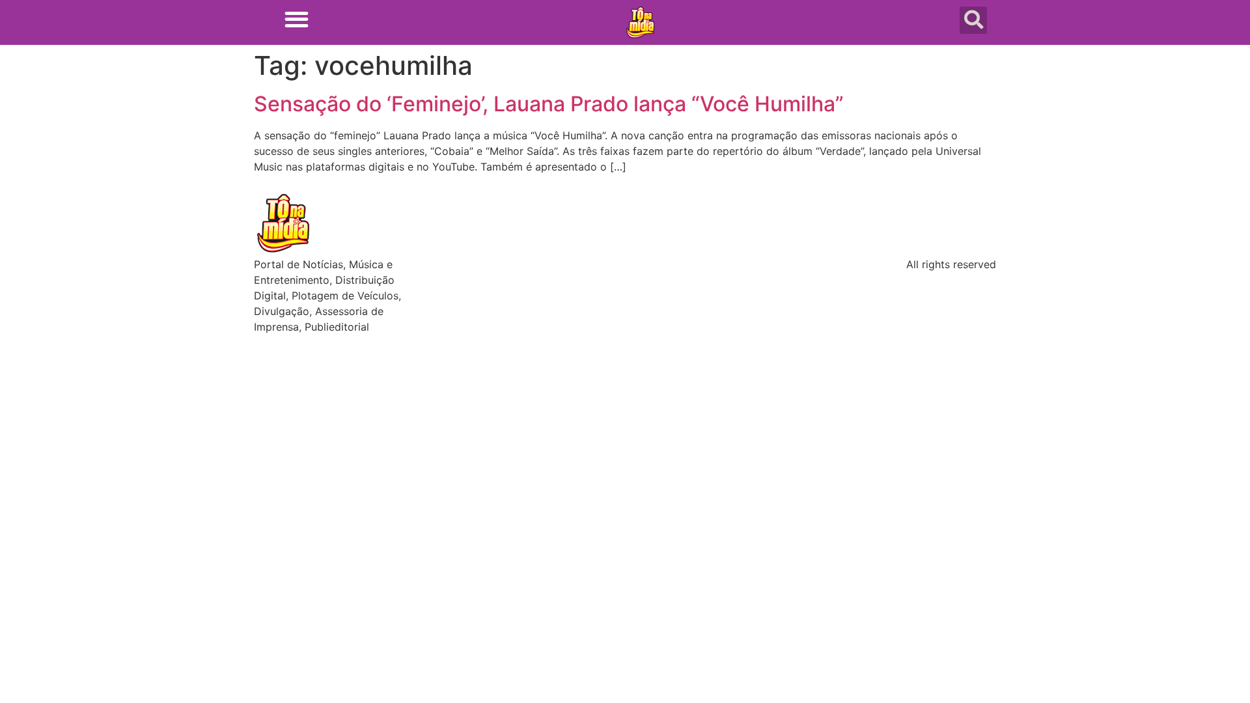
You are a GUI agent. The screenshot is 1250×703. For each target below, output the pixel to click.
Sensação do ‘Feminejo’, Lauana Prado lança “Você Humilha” (549, 104)
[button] (296, 19)
